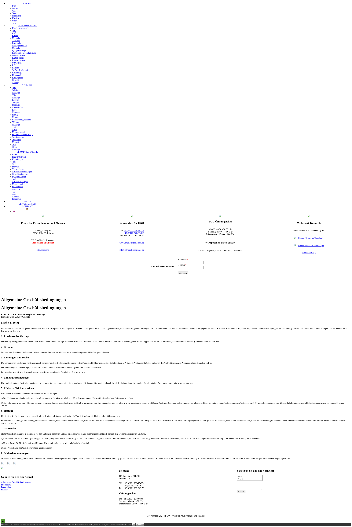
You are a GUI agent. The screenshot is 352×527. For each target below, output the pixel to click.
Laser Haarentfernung (19, 155)
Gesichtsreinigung (20, 174)
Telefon (182, 265)
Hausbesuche (43, 250)
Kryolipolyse (17, 159)
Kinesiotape (17, 72)
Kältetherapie (18, 58)
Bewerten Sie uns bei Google (311, 245)
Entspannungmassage (21, 120)
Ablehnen (140, 524)
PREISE (27, 201)
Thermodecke (18, 169)
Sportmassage (18, 137)
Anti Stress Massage (16, 147)
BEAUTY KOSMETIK (27, 152)
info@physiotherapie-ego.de (131, 250)
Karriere (15, 18)
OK (133, 524)
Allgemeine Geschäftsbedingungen (16, 482)
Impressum (6, 485)
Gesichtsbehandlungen (22, 171)
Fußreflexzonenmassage (22, 134)
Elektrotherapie (18, 60)
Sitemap (4, 490)
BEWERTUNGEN (27, 204)
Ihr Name (183, 259)
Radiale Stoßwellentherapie (20, 69)
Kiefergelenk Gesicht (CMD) (17, 80)
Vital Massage (16, 96)
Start (14, 6)
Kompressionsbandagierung (24, 53)
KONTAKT (27, 206)
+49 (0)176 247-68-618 (133, 233)
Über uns (14, 22)
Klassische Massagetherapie (19, 44)
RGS (14, 65)
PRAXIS (27, 3)
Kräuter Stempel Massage (16, 102)
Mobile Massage (309, 252)
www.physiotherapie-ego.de (131, 243)
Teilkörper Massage (16, 140)
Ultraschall (16, 63)
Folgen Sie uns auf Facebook (311, 238)
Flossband (16, 75)
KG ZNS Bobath (15, 33)
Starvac (15, 167)
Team (14, 13)
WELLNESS (27, 85)
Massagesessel (18, 132)
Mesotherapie (18, 184)
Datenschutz (6, 487)
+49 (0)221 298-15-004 (134, 230)
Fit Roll (14, 163)
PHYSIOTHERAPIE (27, 25)
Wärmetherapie (18, 55)
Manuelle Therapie (16, 39)
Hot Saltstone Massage (16, 90)
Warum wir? (15, 9)
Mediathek (16, 16)
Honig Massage (16, 116)
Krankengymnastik (20, 28)
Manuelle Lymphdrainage (19, 49)
